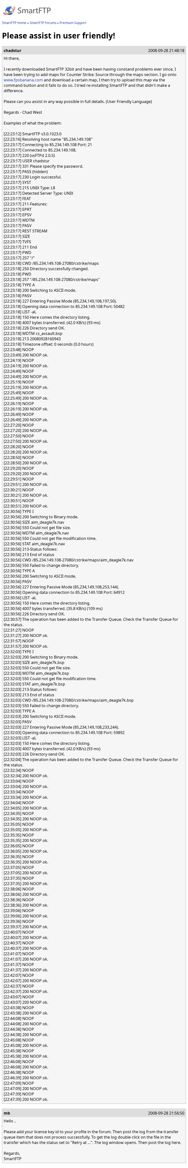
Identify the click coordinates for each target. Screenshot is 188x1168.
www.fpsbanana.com (23, 80)
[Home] (27, 18)
